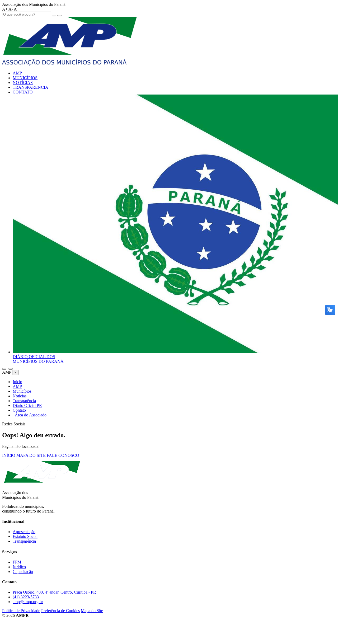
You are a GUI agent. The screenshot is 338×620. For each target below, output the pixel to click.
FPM (17, 562)
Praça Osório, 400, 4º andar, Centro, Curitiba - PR (54, 592)
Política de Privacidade (21, 610)
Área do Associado (29, 415)
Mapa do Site (92, 610)
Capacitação (23, 571)
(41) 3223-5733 (26, 597)
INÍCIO (9, 455)
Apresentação (24, 531)
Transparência (24, 541)
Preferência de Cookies (60, 610)
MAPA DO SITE (31, 455)
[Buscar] (4, 369)
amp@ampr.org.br (28, 601)
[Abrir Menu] (10, 369)
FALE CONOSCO (63, 455)
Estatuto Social (25, 536)
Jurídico (19, 567)
